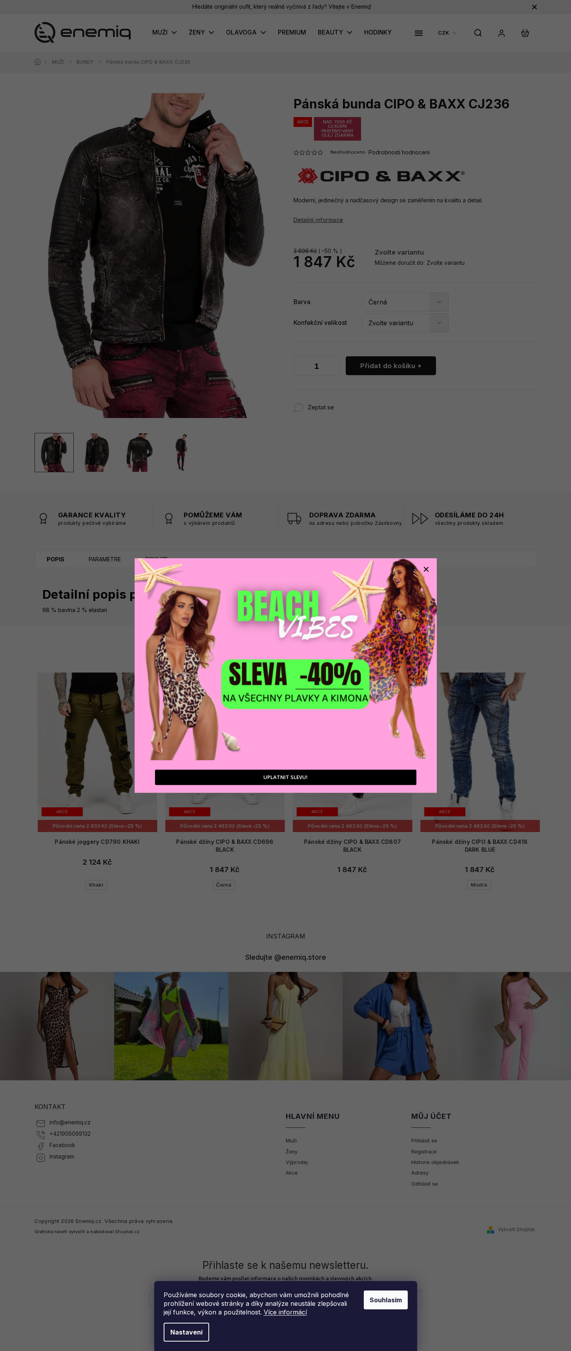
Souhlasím (386, 1300)
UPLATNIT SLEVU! (285, 777)
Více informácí (285, 1312)
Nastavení (186, 1332)
